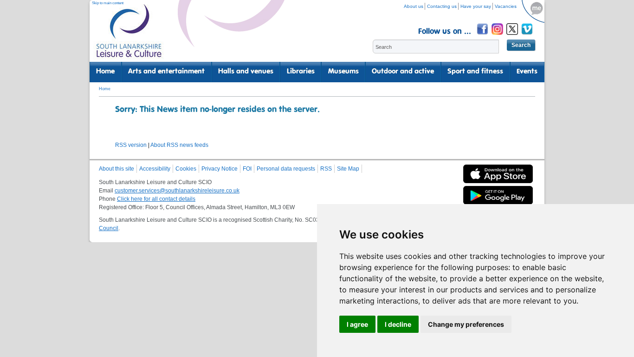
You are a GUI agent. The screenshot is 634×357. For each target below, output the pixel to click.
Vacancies (506, 6)
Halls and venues (245, 71)
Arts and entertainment (166, 71)
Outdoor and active (403, 71)
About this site (116, 168)
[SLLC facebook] (483, 36)
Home (105, 71)
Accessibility (154, 168)
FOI (247, 168)
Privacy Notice (219, 168)
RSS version (131, 145)
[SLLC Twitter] (512, 36)
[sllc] (129, 35)
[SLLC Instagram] (498, 36)
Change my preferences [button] (466, 324)
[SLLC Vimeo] (527, 36)
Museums (343, 71)
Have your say (475, 6)
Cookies (185, 168)
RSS (326, 168)
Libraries (301, 71)
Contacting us (442, 6)
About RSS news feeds (179, 145)
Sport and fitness (475, 71)
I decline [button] (398, 324)
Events (527, 71)
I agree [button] (357, 324)
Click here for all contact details (156, 199)
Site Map (348, 168)
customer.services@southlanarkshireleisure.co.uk (177, 190)
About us (413, 6)
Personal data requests (286, 168)
